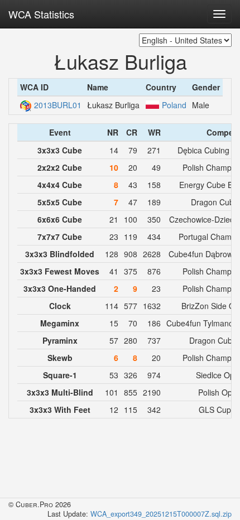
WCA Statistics (41, 14)
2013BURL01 (57, 104)
